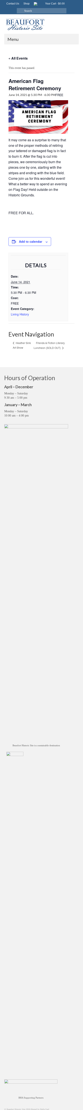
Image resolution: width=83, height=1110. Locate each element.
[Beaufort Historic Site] (41, 23)
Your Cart (54, 3)
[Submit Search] (20, 10)
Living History (20, 314)
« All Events (18, 58)
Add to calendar (30, 241)
